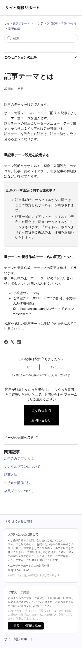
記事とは (10, 474)
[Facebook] (6, 342)
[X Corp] (12, 342)
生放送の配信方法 (17, 483)
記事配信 (14, 28)
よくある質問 (41, 410)
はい (29, 367)
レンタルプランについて (22, 466)
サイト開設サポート (17, 23)
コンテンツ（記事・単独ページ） (56, 23)
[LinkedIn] (19, 342)
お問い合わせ (41, 420)
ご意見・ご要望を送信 (25, 626)
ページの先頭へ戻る (19, 437)
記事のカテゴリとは (19, 458)
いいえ (52, 367)
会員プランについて (19, 491)
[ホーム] (22, 8)
